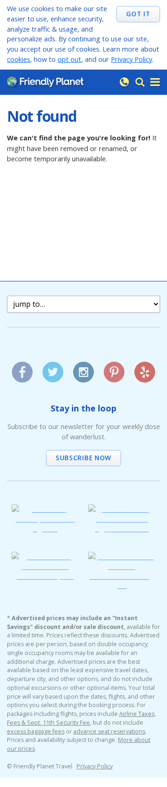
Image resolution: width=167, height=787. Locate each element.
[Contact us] (124, 82)
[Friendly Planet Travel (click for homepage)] (45, 82)
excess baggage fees (35, 731)
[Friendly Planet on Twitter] (53, 369)
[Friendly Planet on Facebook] (22, 369)
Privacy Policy (131, 59)
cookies (18, 59)
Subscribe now (83, 457)
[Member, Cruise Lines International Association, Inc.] (45, 575)
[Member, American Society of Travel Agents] (45, 528)
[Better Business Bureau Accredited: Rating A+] (121, 585)
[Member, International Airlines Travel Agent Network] (121, 528)
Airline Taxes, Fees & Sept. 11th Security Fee (81, 718)
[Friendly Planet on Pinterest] (114, 369)
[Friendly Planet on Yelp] (144, 369)
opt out (69, 59)
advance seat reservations (109, 731)
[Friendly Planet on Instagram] (83, 369)
